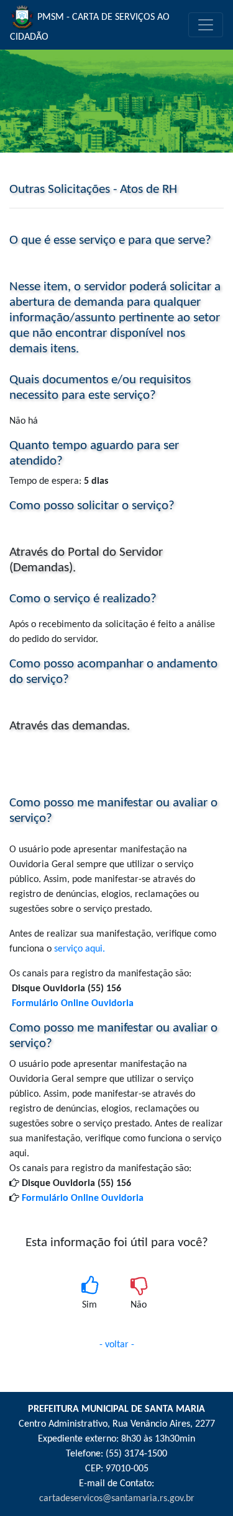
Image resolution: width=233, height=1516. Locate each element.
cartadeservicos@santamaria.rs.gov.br (116, 1499)
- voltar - (116, 1345)
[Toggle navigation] (205, 24)
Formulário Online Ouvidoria (83, 1198)
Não (138, 1305)
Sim (89, 1305)
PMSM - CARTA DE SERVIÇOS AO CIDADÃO (90, 27)
